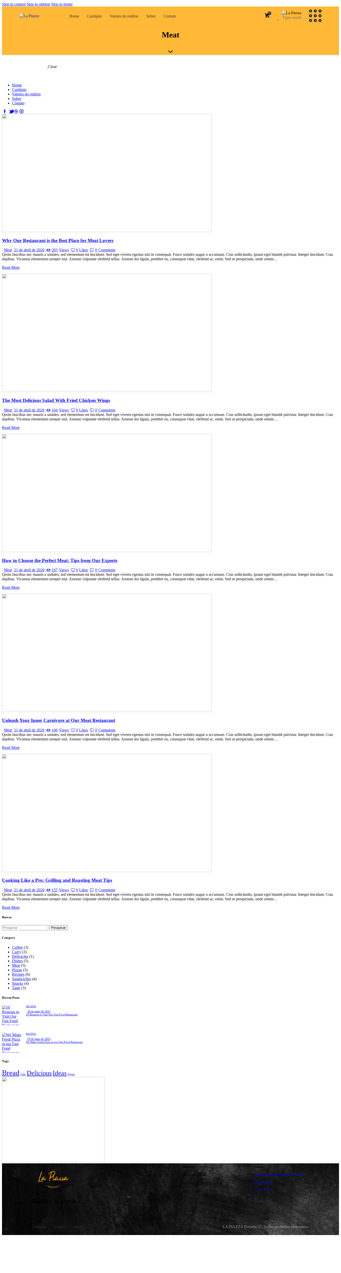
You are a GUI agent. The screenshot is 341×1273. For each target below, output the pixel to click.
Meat (8, 250)
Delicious (39, 1073)
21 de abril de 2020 (29, 250)
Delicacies (20, 956)
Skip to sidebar (38, 4)
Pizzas (17, 970)
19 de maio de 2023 (38, 1039)
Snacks (17, 983)
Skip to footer (62, 4)
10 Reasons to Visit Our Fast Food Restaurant (52, 1014)
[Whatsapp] (218, 1204)
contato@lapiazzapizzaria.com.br (280, 1175)
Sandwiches (21, 979)
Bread (10, 1073)
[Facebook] (189, 1204)
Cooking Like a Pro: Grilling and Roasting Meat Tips (57, 880)
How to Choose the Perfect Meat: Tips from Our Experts (59, 560)
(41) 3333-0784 (263, 1182)
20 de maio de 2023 (38, 1011)
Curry (16, 952)
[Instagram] (204, 1204)
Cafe (23, 1074)
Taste (16, 988)
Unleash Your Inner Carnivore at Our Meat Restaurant (58, 720)
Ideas (60, 1073)
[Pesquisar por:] (25, 927)
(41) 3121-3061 (263, 1189)
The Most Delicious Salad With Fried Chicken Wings (56, 400)
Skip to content (14, 4)
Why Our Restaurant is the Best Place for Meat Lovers (57, 240)
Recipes (18, 974)
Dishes (17, 961)
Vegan (71, 1074)
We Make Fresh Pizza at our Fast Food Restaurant (54, 1041)
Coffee (17, 947)
